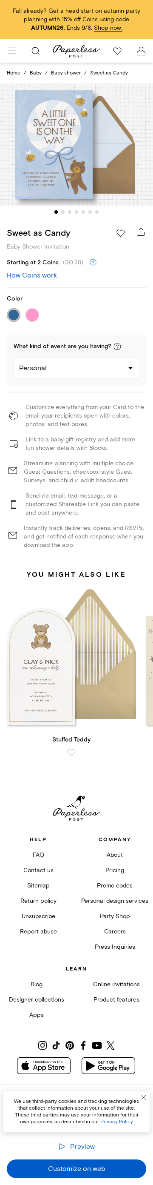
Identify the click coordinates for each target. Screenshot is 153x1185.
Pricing (114, 870)
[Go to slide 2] (63, 212)
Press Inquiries (115, 946)
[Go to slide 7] (97, 212)
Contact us (38, 870)
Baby (36, 73)
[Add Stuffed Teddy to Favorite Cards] (71, 752)
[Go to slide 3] (69, 212)
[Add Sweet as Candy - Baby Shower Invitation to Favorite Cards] (121, 233)
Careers (115, 931)
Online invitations (116, 984)
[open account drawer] (141, 51)
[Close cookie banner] (144, 1097)
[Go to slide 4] (76, 212)
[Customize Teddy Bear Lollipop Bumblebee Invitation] (76, 144)
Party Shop (115, 916)
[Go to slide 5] (83, 212)
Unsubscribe (38, 916)
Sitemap (38, 885)
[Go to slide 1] (56, 212)
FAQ (38, 855)
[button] (117, 346)
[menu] (12, 51)
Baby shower (66, 73)
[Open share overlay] (141, 231)
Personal (33, 368)
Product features (116, 999)
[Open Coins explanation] (93, 262)
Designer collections (36, 999)
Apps (36, 1015)
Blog (36, 984)
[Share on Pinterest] (70, 1045)
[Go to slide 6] (90, 212)
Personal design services (114, 900)
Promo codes (115, 885)
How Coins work (32, 275)
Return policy (38, 900)
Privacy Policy (116, 1122)
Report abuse (38, 931)
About (115, 855)
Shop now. (108, 27)
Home (13, 73)
